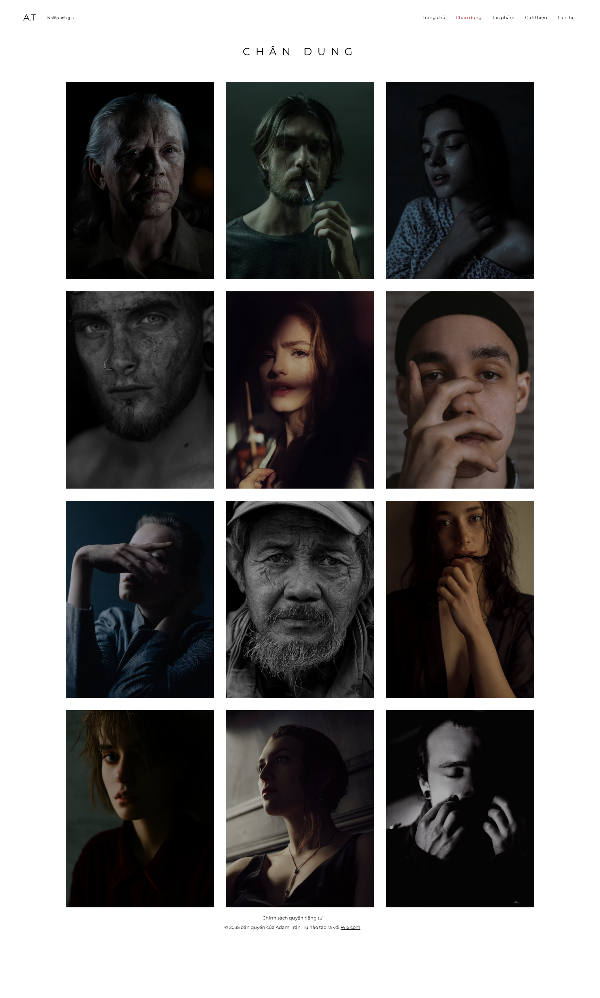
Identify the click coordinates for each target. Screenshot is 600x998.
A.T (29, 17)
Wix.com (350, 927)
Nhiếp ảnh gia (60, 17)
